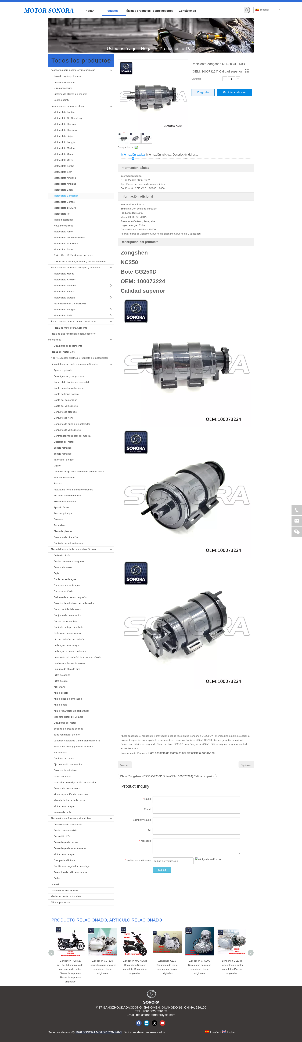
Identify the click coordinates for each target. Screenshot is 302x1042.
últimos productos (60, 902)
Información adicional (159, 154)
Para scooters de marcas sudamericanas (73, 321)
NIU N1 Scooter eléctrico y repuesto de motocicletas (79, 357)
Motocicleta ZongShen (201, 752)
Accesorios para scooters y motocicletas (73, 69)
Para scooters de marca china (67, 106)
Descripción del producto (186, 154)
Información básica (133, 154)
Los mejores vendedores (64, 890)
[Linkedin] (146, 1023)
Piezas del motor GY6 (63, 351)
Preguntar (203, 92)
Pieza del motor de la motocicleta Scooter (74, 549)
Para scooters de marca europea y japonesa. (76, 267)
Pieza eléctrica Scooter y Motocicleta (71, 818)
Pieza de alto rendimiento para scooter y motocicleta (71, 336)
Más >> (108, 60)
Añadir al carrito (237, 92)
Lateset (55, 884)
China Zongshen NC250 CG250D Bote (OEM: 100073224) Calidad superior (167, 776)
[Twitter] (154, 1023)
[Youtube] (162, 1023)
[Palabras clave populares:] (247, 10)
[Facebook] (139, 1023)
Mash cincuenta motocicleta (66, 896)
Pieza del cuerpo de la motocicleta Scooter (74, 364)
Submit (162, 869)
